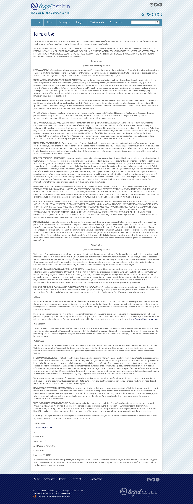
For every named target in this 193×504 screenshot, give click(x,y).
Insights (80, 22)
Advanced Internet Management (60, 496)
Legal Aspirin (50, 9)
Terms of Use (78, 479)
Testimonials (97, 22)
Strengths (64, 22)
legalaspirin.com (47, 493)
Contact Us (116, 22)
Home (37, 22)
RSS (160, 5)
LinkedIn (151, 5)
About (49, 22)
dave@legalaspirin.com (42, 428)
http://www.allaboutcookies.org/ (144, 319)
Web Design (42, 496)
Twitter (156, 5)
